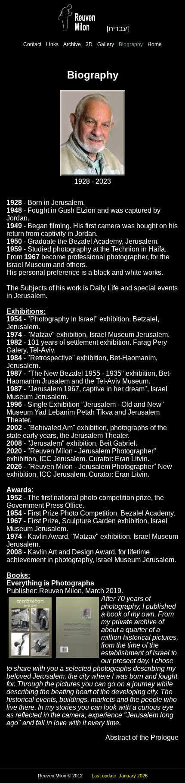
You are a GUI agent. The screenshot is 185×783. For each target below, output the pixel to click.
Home (155, 44)
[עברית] (118, 28)
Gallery (105, 44)
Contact (32, 44)
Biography (131, 44)
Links (52, 44)
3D (89, 44)
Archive (72, 44)
